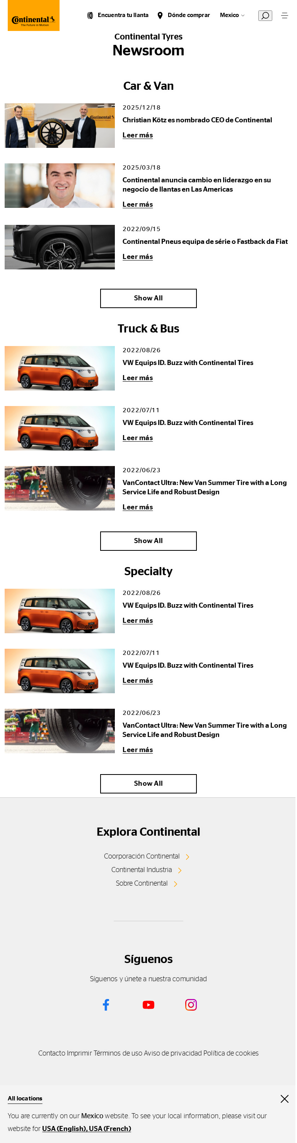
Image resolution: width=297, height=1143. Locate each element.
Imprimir (79, 1053)
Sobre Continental (142, 883)
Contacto (51, 1053)
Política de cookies (231, 1053)
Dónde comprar (189, 15)
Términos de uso (118, 1053)
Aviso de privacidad (173, 1053)
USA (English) (64, 1129)
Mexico (229, 15)
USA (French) (110, 1129)
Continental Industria (141, 870)
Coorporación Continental (142, 856)
